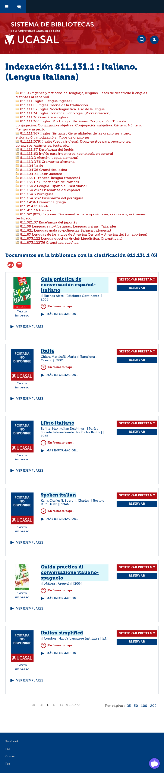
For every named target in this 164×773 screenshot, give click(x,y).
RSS (7, 749)
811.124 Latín (31, 166)
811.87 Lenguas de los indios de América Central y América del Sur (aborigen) (83, 234)
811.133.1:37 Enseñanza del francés (49, 182)
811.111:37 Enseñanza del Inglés (46, 150)
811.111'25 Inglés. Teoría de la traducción (53, 105)
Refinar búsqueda (19, 265)
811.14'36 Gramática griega (42, 202)
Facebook (12, 741)
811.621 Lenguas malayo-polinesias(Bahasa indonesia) (65, 230)
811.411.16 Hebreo (35, 210)
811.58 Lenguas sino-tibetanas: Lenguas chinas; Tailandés (68, 226)
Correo (10, 756)
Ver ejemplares (29, 326)
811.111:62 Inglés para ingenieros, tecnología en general (66, 154)
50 (136, 706)
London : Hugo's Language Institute (71, 638)
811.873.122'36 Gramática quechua (49, 243)
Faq (7, 764)
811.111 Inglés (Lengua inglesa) (45, 101)
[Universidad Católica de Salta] (34, 39)
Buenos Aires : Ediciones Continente (71, 296)
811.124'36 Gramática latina (43, 170)
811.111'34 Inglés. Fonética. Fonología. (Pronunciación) (65, 113)
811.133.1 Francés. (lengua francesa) (49, 178)
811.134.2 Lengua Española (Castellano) (53, 186)
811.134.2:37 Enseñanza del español (49, 190)
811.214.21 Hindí (33, 206)
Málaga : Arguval (56, 583)
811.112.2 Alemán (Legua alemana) (48, 158)
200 (153, 706)
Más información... (62, 314)
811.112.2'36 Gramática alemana (47, 162)
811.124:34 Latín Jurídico (40, 174)
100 (144, 706)
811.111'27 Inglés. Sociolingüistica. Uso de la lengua (62, 109)
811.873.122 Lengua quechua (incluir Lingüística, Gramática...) (70, 238)
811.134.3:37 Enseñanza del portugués (51, 198)
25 (129, 706)
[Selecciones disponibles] (10, 264)
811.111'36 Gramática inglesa (44, 117)
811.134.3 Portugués (36, 194)
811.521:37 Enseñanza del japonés (48, 222)
